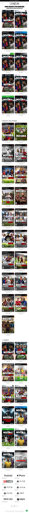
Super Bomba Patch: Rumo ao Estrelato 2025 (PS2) (8, 425)
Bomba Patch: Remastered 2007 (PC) (8, 403)
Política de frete (12, 511)
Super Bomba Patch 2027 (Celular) (8, 360)
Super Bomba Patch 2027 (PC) (21, 28)
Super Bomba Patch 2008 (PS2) (8, 184)
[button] (2, 4)
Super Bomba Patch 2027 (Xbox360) (8, 71)
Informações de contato (20, 511)
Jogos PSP (16, 495)
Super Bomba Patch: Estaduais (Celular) (21, 360)
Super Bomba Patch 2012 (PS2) (21, 291)
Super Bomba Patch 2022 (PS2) (21, 312)
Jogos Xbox (17, 501)
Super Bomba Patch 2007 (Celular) (21, 184)
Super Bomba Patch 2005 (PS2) (8, 248)
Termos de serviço (8, 511)
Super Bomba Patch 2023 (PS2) (8, 312)
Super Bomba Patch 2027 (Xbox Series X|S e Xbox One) (8, 114)
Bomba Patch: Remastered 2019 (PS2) (21, 205)
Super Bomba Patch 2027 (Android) (8, 28)
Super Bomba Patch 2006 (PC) (21, 403)
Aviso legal (16, 511)
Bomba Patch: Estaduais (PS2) (21, 141)
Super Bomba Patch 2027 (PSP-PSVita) (21, 114)
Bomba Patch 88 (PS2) (8, 205)
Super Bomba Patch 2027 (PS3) (21, 71)
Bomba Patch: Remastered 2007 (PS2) (8, 141)
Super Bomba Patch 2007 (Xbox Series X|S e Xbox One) (8, 447)
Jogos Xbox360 (4, 501)
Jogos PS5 (3, 495)
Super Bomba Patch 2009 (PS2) (8, 291)
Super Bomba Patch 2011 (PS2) (21, 248)
